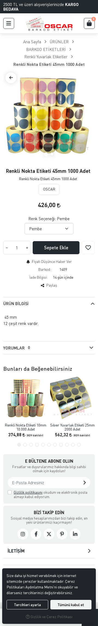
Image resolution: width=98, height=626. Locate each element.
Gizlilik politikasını (28, 492)
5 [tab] (43, 445)
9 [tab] (67, 445)
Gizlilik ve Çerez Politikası (51, 616)
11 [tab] (79, 445)
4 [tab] (37, 445)
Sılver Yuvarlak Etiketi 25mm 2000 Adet (72, 427)
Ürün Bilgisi (16, 303)
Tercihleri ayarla (27, 604)
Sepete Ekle (56, 247)
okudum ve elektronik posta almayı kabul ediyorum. (50, 494)
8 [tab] (61, 445)
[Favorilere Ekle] (88, 247)
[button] (8, 23)
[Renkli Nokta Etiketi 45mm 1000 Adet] (49, 116)
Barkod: (44, 269)
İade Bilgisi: (38, 277)
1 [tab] (46, 154)
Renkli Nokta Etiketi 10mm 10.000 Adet (25, 427)
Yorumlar (16, 347)
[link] (22, 534)
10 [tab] (73, 445)
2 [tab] (52, 154)
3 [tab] (31, 445)
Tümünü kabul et (70, 604)
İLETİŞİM (16, 550)
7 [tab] (55, 445)
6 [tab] (49, 445)
